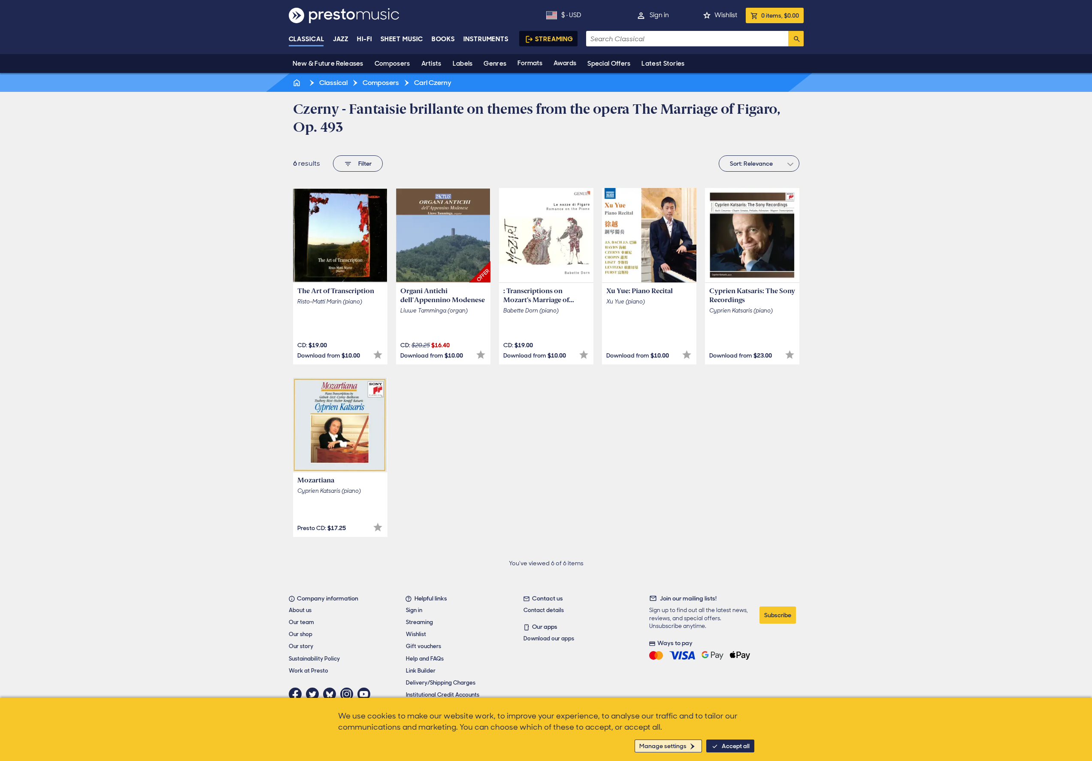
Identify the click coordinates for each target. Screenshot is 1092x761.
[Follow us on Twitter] (314, 694)
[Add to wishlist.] (377, 354)
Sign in (659, 15)
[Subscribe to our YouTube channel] (366, 694)
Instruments (485, 39)
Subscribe (777, 615)
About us (300, 610)
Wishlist (725, 15)
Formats (529, 63)
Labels (463, 63)
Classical (306, 39)
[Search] (796, 38)
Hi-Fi (364, 39)
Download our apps (548, 638)
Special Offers (608, 63)
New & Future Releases (328, 63)
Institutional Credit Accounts (442, 694)
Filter (365, 163)
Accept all (736, 746)
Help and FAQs (425, 658)
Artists (431, 63)
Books (443, 39)
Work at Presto (308, 670)
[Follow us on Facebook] (297, 694)
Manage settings (663, 746)
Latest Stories (662, 63)
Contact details (543, 610)
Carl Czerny (432, 82)
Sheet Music (402, 39)
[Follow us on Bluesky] (331, 694)
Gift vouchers (423, 646)
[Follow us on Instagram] (348, 694)
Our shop (300, 634)
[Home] (298, 82)
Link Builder (421, 670)
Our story (301, 646)
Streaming (554, 39)
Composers (392, 63)
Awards (565, 63)
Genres (495, 63)
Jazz (341, 39)
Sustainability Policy (314, 658)
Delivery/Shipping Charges (440, 682)
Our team (301, 622)
